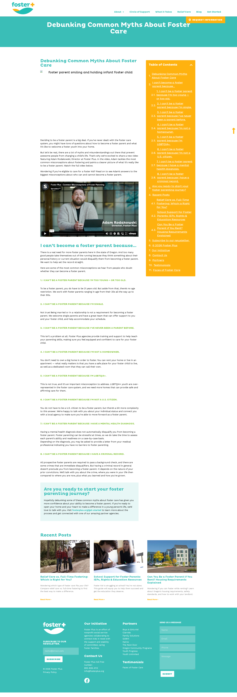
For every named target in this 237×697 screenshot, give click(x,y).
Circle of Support (139, 12)
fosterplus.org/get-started (86, 510)
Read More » (45, 600)
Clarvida (127, 632)
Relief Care (184, 12)
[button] (191, 64)
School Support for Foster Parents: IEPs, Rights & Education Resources (174, 216)
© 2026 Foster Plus (164, 245)
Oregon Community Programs (137, 648)
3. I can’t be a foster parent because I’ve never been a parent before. (174, 116)
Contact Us (159, 255)
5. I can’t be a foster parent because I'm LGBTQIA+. (170, 141)
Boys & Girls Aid (130, 629)
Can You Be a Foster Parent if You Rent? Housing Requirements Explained (172, 230)
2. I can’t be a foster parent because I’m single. (174, 106)
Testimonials (162, 265)
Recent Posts (161, 195)
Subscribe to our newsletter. (171, 240)
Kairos (126, 642)
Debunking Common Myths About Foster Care (169, 76)
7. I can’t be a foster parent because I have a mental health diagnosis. (174, 165)
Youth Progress (130, 651)
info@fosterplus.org (94, 671)
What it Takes (163, 12)
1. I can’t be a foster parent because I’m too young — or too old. (174, 95)
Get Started (214, 12)
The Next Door (130, 645)
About (117, 12)
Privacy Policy (50, 672)
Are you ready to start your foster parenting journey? (170, 188)
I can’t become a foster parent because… (167, 85)
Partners (158, 260)
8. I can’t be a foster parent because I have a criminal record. (173, 178)
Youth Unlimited (131, 654)
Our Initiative (161, 250)
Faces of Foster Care (166, 270)
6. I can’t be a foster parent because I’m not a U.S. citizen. (173, 153)
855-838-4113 (91, 668)
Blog (199, 12)
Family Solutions (131, 635)
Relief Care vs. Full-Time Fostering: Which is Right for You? (173, 204)
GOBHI (126, 639)
